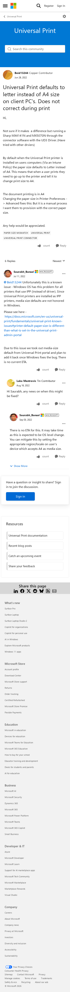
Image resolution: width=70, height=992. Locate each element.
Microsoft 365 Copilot (15, 827)
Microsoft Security (13, 797)
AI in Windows (11, 639)
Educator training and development (21, 760)
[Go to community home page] (13, 6)
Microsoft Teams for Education (19, 742)
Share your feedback (22, 566)
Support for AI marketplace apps (20, 870)
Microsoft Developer (14, 857)
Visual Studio (11, 894)
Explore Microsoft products (17, 645)
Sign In (61, 6)
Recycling (25, 982)
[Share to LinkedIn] (16, 591)
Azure (7, 851)
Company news (12, 924)
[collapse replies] (35, 269)
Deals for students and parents (19, 767)
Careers (8, 912)
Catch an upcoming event (25, 556)
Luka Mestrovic (26, 381)
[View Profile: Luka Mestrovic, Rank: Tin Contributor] (11, 383)
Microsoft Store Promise (16, 706)
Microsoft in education (15, 730)
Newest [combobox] (59, 261)
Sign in (20, 496)
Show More (20, 466)
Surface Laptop (12, 614)
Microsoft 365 (11, 809)
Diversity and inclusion (15, 943)
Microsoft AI (10, 791)
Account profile (12, 669)
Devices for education (15, 736)
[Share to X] (29, 591)
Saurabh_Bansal (24, 272)
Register (49, 6)
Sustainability (11, 955)
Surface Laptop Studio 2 (16, 620)
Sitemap (8, 974)
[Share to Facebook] (22, 591)
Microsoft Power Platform (17, 815)
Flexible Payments (13, 712)
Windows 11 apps (13, 651)
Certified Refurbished (15, 700)
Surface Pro (10, 608)
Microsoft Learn (12, 864)
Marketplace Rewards (15, 888)
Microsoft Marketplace (15, 882)
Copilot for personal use (16, 633)
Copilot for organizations (16, 627)
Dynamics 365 (11, 803)
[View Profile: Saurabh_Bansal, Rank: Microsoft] (8, 274)
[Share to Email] (54, 591)
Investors (9, 937)
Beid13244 (21, 73)
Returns (8, 687)
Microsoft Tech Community (17, 876)
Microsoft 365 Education (16, 748)
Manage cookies (12, 978)
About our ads (41, 982)
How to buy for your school (17, 754)
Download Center (13, 675)
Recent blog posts (20, 546)
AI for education (12, 773)
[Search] (38, 5)
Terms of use (30, 978)
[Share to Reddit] (35, 591)
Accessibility (10, 949)
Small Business (12, 834)
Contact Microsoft (25, 974)
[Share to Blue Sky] (41, 591)
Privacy (42, 974)
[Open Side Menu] (5, 6)
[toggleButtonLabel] (64, 16)
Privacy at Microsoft (14, 931)
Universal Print (14, 16)
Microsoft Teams (12, 821)
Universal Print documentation (28, 535)
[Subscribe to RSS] (48, 591)
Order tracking (11, 694)
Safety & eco (11, 982)
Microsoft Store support (16, 681)
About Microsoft (12, 918)
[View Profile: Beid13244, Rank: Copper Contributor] (8, 75)
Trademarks (46, 978)
